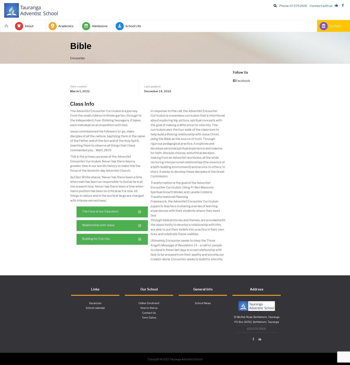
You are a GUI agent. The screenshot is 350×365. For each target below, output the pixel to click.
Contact (335, 26)
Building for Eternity (96, 239)
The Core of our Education (100, 211)
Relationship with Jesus (98, 225)
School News (203, 303)
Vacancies (95, 303)
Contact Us (149, 312)
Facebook (243, 81)
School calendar (95, 307)
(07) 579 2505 (256, 329)
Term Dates (149, 317)
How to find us (149, 307)
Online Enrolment (149, 303)
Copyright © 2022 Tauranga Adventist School (175, 359)
